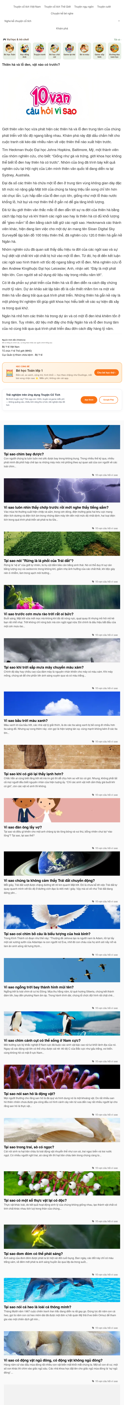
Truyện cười (104, 6)
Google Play (108, 399)
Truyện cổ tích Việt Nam (27, 6)
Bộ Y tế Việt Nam (11, 346)
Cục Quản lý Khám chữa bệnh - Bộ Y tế (22, 354)
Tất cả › (117, 39)
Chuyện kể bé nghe (62, 13)
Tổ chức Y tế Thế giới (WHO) (17, 350)
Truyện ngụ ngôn (84, 6)
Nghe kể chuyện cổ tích (18, 21)
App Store (89, 399)
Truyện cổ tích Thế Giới (57, 6)
